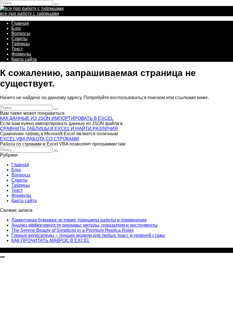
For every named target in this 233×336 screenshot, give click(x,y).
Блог (16, 28)
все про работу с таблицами (29, 13)
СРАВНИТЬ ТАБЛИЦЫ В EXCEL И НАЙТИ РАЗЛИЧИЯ (59, 128)
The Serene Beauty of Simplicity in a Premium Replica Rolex (72, 230)
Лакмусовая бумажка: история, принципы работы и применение (79, 220)
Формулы (21, 54)
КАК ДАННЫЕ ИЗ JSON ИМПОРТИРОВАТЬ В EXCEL (56, 118)
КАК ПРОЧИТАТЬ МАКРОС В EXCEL (50, 240)
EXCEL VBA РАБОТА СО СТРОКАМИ (39, 138)
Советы (19, 38)
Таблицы (20, 43)
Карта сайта (24, 59)
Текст (17, 48)
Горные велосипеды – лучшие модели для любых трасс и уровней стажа (88, 235)
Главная (20, 23)
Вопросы (20, 33)
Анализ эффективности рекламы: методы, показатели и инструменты (84, 225)
